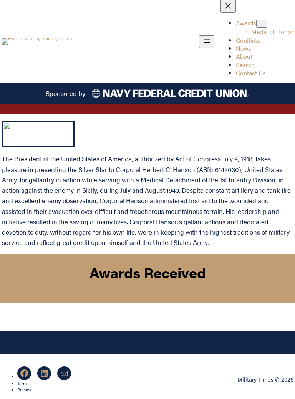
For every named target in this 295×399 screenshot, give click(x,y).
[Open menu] (206, 41)
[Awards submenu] (261, 24)
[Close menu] (228, 6)
